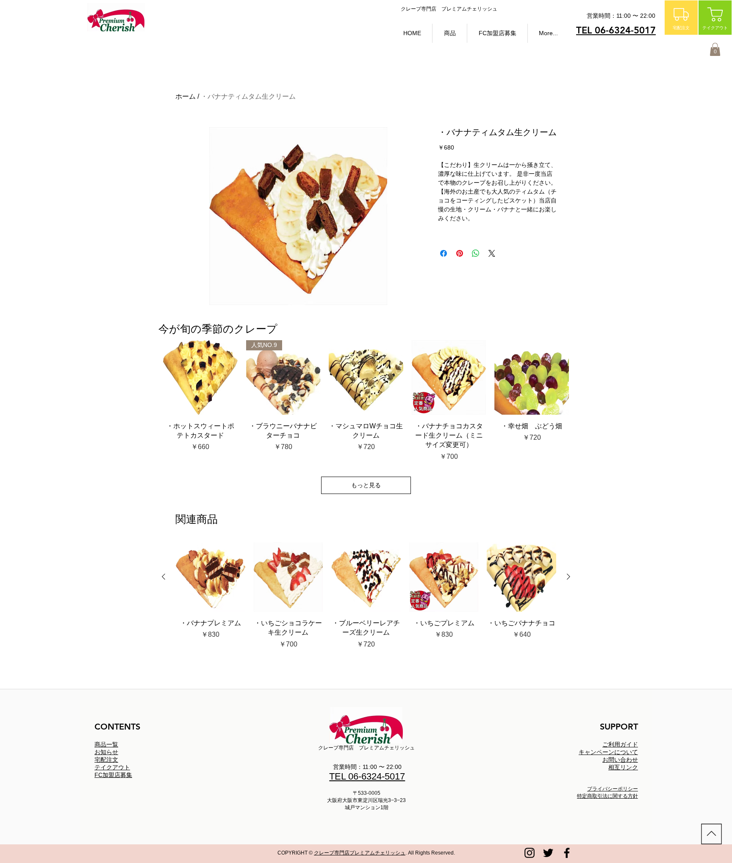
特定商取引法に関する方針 (607, 796)
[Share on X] (492, 253)
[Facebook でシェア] (443, 253)
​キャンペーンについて (608, 752)
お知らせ (106, 752)
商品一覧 (106, 744)
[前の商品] (163, 577)
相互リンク (623, 767)
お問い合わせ (620, 759)
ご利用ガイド (620, 744)
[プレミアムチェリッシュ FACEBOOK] (567, 853)
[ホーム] (711, 833)
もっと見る (366, 485)
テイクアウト (112, 767)
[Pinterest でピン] (460, 253)
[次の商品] (568, 577)
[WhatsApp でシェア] (476, 253)
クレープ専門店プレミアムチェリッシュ (359, 853)
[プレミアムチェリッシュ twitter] (548, 853)
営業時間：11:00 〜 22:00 (367, 766)
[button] (450, 33)
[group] (366, 600)
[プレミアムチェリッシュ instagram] (529, 853)
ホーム (185, 96)
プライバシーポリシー (612, 789)
